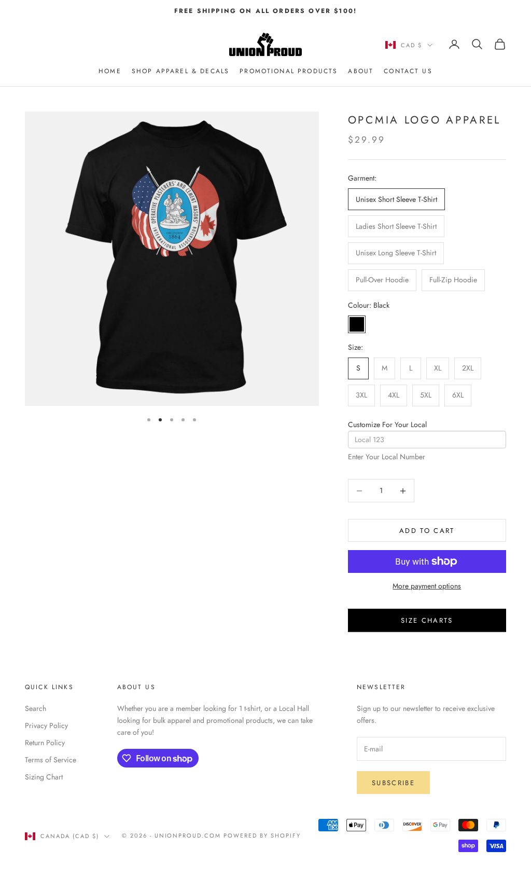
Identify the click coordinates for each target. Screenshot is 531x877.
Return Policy (45, 742)
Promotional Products (289, 71)
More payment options (427, 586)
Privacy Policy (46, 725)
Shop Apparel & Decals (180, 71)
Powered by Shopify (262, 835)
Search (35, 708)
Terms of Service (50, 760)
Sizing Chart (44, 777)
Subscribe (393, 783)
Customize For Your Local (387, 424)
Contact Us (408, 71)
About (360, 71)
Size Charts (427, 620)
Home (110, 71)
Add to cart (427, 531)
